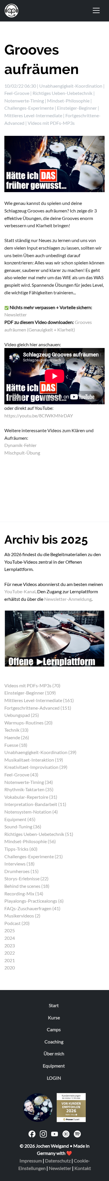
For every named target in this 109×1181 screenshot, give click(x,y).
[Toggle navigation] (96, 10)
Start (54, 1005)
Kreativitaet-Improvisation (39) (35, 767)
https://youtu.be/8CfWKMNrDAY (38, 415)
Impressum (30, 1160)
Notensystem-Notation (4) (31, 811)
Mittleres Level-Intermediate (33, 115)
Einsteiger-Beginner (77, 108)
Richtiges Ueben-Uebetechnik (62, 93)
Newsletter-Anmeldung (68, 599)
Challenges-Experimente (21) (33, 856)
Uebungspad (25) (21, 715)
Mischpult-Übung (22, 452)
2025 (9, 930)
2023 (9, 945)
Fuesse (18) (15, 745)
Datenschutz (58, 1160)
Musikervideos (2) (22, 915)
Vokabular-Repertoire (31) (30, 797)
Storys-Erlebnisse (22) (26, 878)
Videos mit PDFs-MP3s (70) (32, 685)
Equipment (54, 1065)
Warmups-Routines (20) (28, 722)
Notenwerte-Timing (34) (28, 782)
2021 (9, 960)
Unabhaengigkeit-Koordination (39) (40, 752)
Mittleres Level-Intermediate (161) (39, 700)
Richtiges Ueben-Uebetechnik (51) (38, 834)
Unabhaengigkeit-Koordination (70, 86)
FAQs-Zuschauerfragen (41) (32, 908)
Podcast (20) (17, 923)
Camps (54, 1029)
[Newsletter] (54, 638)
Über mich (54, 1053)
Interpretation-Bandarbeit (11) (35, 804)
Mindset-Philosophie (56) (30, 841)
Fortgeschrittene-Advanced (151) (37, 708)
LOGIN (54, 1078)
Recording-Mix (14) (23, 893)
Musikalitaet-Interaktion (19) (33, 759)
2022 (9, 952)
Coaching (53, 1041)
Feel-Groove (16, 93)
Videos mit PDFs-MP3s (51, 123)
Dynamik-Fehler (20, 445)
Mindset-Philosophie (68, 100)
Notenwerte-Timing (24, 100)
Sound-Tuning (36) (22, 826)
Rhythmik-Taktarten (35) (28, 789)
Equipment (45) (19, 819)
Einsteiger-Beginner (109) (30, 692)
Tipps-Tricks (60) (20, 849)
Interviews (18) (19, 863)
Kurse (54, 1017)
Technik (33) (16, 730)
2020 (9, 967)
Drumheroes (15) (21, 871)
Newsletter (15, 314)
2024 (9, 938)
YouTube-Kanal (19, 591)
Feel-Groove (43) (21, 774)
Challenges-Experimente (29, 108)
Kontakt (82, 1168)
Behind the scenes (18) (26, 886)
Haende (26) (16, 737)
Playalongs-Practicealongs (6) (34, 901)
